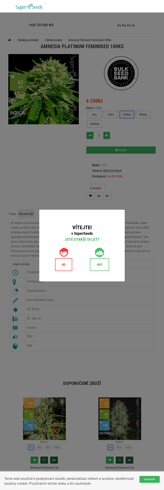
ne (63, 264)
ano (99, 264)
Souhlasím (149, 479)
